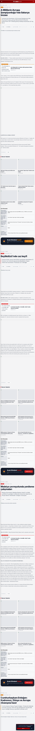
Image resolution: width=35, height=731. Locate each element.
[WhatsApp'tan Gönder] (24, 27)
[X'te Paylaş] (22, 27)
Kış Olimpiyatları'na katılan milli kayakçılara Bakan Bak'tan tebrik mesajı (21, 68)
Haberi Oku (13, 309)
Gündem (6, 251)
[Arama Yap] (33, 1)
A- (31, 26)
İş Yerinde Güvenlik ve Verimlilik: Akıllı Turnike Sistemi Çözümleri (20, 307)
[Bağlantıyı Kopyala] (26, 27)
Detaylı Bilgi (29, 726)
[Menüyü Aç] (2, 1)
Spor (6, 5)
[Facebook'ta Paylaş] (20, 27)
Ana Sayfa (3, 5)
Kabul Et (23, 728)
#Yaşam (9, 382)
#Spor (8, 152)
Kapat (32, 728)
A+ (33, 26)
